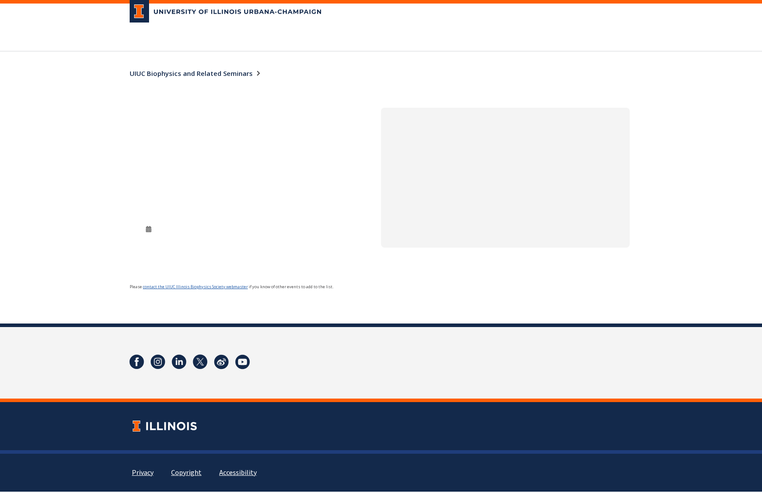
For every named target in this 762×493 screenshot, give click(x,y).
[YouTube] (242, 362)
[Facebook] (136, 362)
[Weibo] (221, 362)
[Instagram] (158, 362)
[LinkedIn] (179, 362)
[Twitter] (200, 362)
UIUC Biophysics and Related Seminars (191, 73)
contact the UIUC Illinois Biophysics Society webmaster (195, 287)
